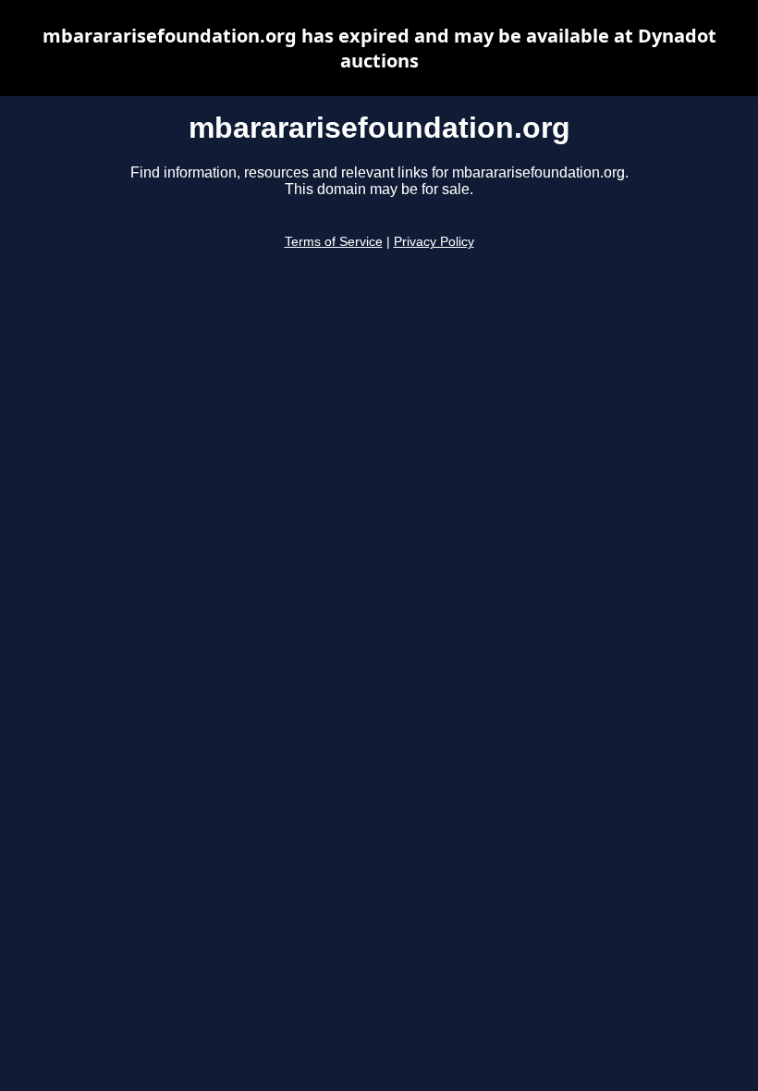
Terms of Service (334, 242)
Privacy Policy (434, 242)
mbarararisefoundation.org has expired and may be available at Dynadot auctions (379, 48)
